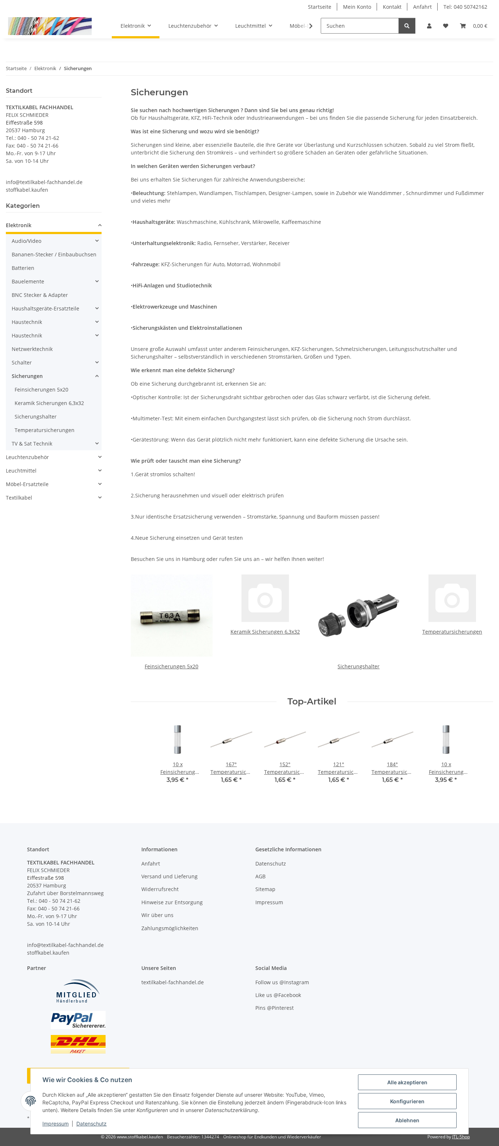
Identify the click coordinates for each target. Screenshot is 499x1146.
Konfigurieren (407, 1101)
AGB (260, 876)
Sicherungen (27, 376)
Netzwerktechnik (32, 348)
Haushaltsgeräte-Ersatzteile (45, 308)
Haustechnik (27, 321)
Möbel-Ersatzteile (27, 484)
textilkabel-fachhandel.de (172, 982)
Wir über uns (157, 915)
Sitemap (265, 889)
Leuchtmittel (21, 470)
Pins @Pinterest (274, 1007)
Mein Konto (357, 6)
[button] (429, 25)
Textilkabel (19, 497)
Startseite (319, 6)
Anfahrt (422, 6)
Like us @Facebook (278, 995)
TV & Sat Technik (32, 443)
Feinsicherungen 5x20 (171, 666)
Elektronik (18, 225)
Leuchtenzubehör (27, 457)
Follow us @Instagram (282, 982)
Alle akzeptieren (407, 1082)
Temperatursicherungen (452, 631)
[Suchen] (407, 26)
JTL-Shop (461, 1137)
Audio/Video (26, 240)
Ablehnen (407, 1120)
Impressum (55, 1123)
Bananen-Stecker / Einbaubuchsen (54, 254)
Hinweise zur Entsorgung (172, 902)
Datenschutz (91, 1123)
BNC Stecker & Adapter (40, 294)
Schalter (22, 362)
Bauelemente (28, 281)
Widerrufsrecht (160, 889)
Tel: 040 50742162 (465, 6)
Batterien (23, 267)
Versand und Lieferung (169, 876)
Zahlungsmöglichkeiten (169, 928)
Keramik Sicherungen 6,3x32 (265, 631)
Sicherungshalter (359, 666)
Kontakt (392, 6)
